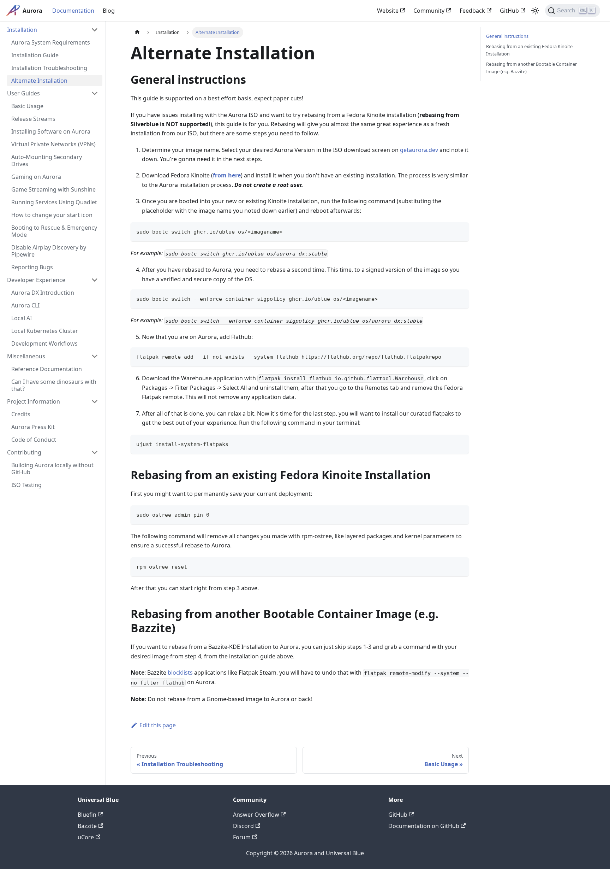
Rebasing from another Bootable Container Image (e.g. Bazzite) (531, 68)
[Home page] (137, 32)
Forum (242, 837)
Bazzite (87, 826)
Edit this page (157, 725)
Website (388, 10)
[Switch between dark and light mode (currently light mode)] (535, 10)
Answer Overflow (256, 814)
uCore (86, 837)
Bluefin (87, 814)
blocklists (180, 672)
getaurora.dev (419, 150)
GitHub (509, 10)
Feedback (472, 10)
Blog (109, 10)
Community (428, 10)
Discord (243, 826)
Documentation (73, 10)
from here (227, 175)
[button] (52, 29)
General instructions (507, 36)
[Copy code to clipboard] (460, 231)
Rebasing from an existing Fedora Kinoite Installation (529, 50)
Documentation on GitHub (423, 826)
